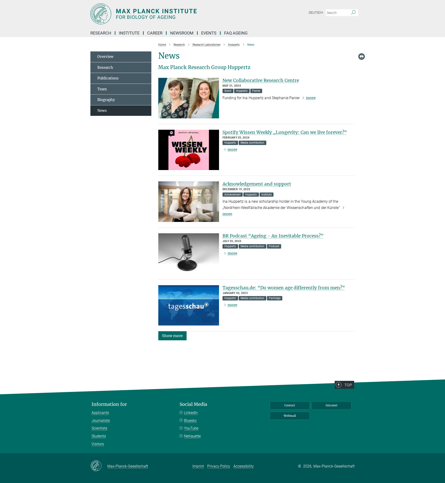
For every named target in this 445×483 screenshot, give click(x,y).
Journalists (101, 420)
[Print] (361, 56)
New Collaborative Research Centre (260, 80)
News (102, 110)
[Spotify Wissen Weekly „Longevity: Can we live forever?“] (188, 150)
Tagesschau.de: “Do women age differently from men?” (283, 287)
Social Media (193, 404)
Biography (106, 100)
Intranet (331, 405)
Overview (105, 56)
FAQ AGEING (236, 33)
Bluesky (190, 420)
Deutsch (316, 12)
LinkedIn (191, 412)
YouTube (191, 428)
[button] (172, 335)
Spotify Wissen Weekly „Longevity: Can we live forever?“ (284, 132)
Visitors (98, 444)
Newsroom (182, 33)
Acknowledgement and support (256, 184)
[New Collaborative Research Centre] (188, 98)
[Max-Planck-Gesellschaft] (98, 466)
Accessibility (243, 466)
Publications (108, 78)
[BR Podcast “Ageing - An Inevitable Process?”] (188, 253)
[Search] (353, 12)
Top (348, 385)
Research (105, 67)
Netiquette (192, 436)
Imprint (198, 466)
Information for (109, 404)
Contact (289, 405)
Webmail (290, 415)
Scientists (99, 428)
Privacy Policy (218, 466)
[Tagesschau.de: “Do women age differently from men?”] (188, 305)
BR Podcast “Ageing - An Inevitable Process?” (273, 236)
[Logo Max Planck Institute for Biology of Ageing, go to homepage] (177, 13)
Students (99, 436)
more (311, 97)
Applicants (100, 412)
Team (102, 89)
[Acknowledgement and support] (188, 201)
